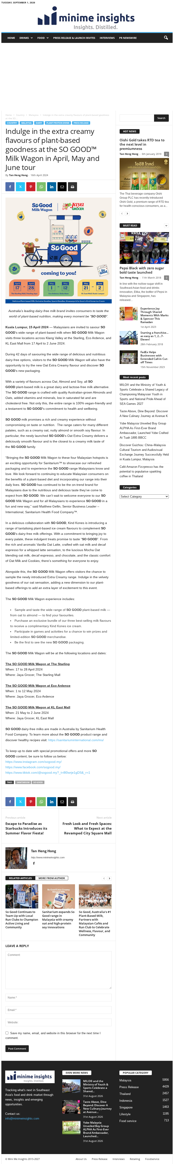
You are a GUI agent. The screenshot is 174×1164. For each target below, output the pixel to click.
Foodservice (152, 1159)
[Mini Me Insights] (87, 18)
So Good (38, 782)
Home (11, 38)
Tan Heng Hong (18, 175)
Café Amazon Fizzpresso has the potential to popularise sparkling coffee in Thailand (141, 471)
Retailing (135, 1159)
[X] (20, 186)
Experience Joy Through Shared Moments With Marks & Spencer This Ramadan (154, 315)
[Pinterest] (30, 186)
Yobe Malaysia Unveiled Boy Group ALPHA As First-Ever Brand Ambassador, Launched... (96, 1129)
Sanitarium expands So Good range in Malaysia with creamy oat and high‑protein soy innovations (58, 919)
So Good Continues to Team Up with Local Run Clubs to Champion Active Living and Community (21, 919)
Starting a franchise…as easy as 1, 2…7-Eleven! (154, 336)
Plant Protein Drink (57, 122)
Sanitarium (23, 782)
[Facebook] (9, 186)
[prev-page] (104, 878)
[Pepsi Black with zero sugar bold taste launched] (144, 248)
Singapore (126, 1107)
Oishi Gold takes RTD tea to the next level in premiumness (142, 144)
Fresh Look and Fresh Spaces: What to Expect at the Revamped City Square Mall (87, 828)
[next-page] (109, 878)
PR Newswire (128, 38)
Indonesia (125, 1100)
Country (20, 114)
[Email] (62, 186)
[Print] (72, 186)
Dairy (39, 122)
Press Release (81, 122)
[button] (166, 38)
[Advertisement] (87, 76)
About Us (81, 1159)
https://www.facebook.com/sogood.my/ (32, 767)
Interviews (107, 38)
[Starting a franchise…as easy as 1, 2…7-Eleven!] (129, 338)
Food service (127, 1121)
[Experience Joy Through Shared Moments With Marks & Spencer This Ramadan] (129, 313)
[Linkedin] (51, 186)
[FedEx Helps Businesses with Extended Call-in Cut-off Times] (129, 357)
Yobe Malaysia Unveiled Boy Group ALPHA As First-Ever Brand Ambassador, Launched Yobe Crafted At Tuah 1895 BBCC (144, 430)
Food (41, 38)
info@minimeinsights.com (22, 1118)
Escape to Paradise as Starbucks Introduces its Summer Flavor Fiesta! (26, 828)
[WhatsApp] (41, 186)
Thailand (124, 1094)
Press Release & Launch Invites (74, 38)
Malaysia (34, 114)
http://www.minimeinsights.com (48, 857)
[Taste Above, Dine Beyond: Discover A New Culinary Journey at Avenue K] (71, 1107)
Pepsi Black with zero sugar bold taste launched (142, 270)
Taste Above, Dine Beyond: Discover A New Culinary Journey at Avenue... (97, 1107)
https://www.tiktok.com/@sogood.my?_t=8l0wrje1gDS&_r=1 (47, 772)
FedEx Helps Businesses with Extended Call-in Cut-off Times (154, 357)
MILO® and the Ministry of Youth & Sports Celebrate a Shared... (95, 1086)
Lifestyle (124, 1114)
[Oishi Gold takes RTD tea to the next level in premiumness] (144, 174)
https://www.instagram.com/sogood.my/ (33, 762)
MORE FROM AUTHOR (52, 878)
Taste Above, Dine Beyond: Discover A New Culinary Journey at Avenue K (144, 414)
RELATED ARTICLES (20, 878)
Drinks (24, 38)
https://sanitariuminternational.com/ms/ (76, 740)
